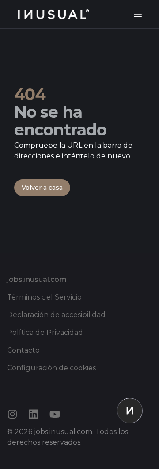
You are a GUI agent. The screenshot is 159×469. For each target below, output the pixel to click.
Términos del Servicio (44, 297)
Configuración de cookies (51, 368)
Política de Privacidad (45, 332)
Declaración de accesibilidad (56, 315)
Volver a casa (42, 188)
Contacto (23, 350)
